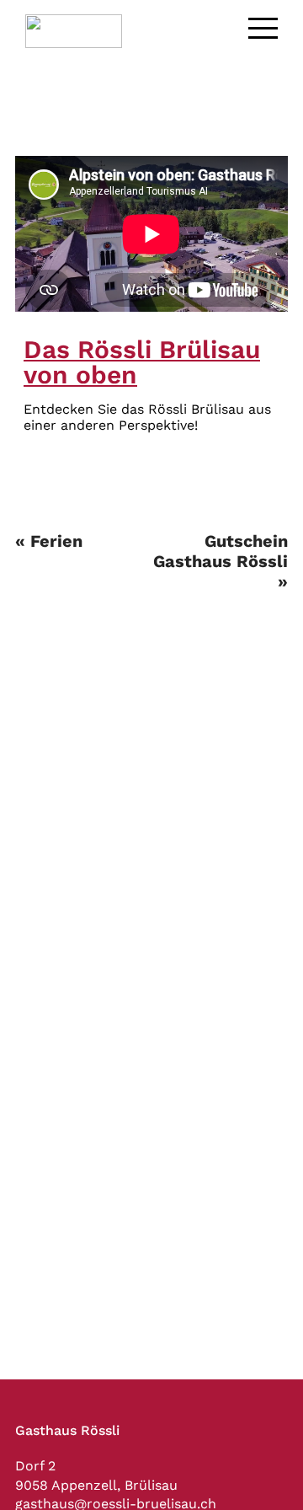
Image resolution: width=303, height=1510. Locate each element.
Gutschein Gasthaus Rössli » (220, 561)
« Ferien (48, 541)
